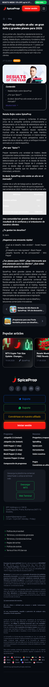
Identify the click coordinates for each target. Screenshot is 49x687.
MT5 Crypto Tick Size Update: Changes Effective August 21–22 (16, 355)
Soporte (26, 407)
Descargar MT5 (25, 486)
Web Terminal (25, 496)
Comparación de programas (14, 463)
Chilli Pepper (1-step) (12, 446)
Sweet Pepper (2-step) (13, 450)
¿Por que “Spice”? (14, 95)
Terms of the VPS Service (17, 550)
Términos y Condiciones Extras (19, 539)
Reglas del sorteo (14, 543)
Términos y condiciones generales (20, 535)
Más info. (40, 2)
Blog (10, 19)
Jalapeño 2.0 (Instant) (13, 438)
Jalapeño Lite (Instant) (13, 442)
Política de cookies (14, 547)
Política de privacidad (15, 531)
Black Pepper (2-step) (13, 454)
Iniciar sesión (31, 8)
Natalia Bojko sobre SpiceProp (19, 91)
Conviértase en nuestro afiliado (24, 416)
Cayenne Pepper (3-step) (14, 458)
